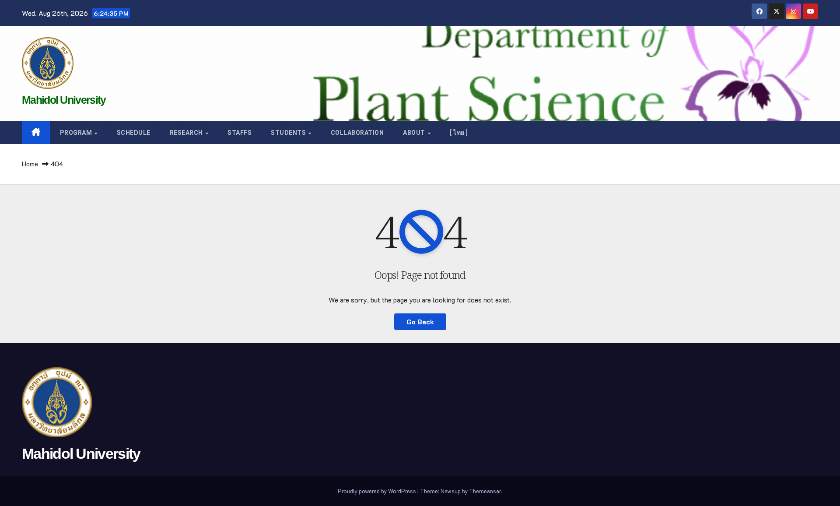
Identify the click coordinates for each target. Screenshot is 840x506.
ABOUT (415, 132)
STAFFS (240, 132)
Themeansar (485, 491)
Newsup (451, 491)
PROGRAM (77, 132)
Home (30, 163)
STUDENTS (289, 132)
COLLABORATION (357, 132)
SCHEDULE (133, 132)
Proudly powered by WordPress (377, 491)
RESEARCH (187, 132)
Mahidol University (63, 100)
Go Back (420, 321)
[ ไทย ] (459, 132)
